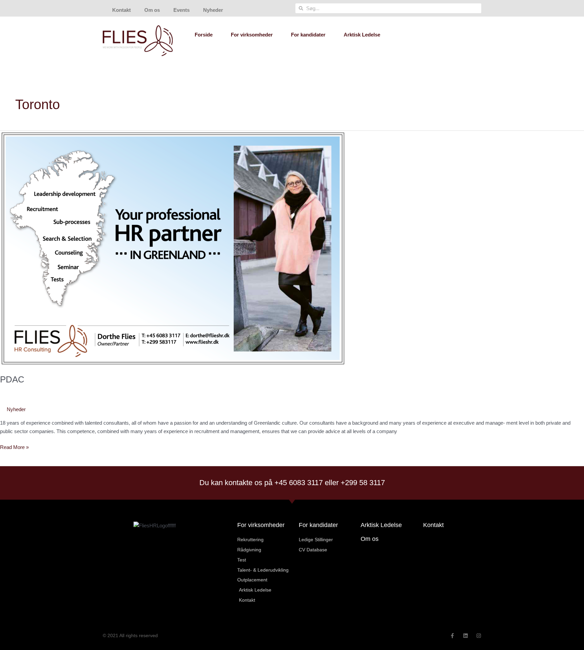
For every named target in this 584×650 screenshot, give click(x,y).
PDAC (12, 379)
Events (181, 10)
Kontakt (121, 10)
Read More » (14, 446)
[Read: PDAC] (173, 248)
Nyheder (213, 10)
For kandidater (308, 35)
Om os (152, 10)
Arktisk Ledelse (362, 35)
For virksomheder (252, 35)
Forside (204, 35)
